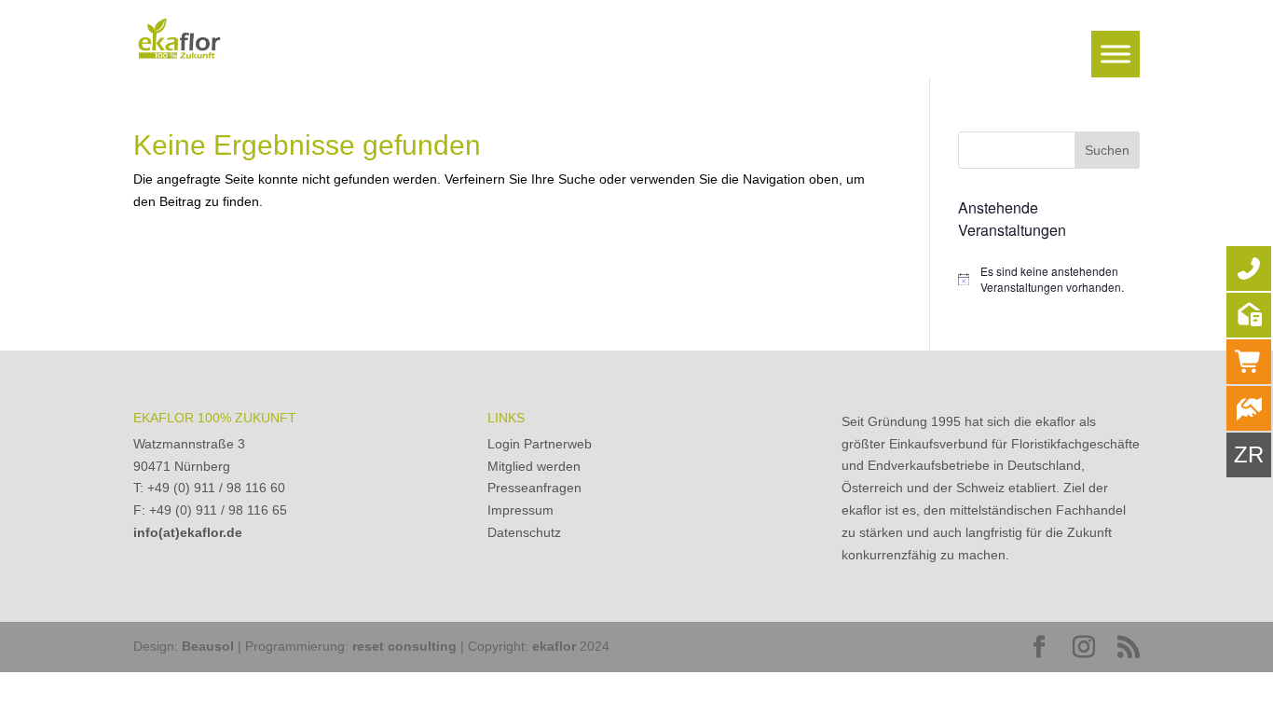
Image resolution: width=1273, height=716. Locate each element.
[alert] (1049, 279)
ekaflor (554, 646)
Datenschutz (524, 532)
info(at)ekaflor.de (187, 532)
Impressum (520, 510)
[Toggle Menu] (1115, 53)
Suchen (1107, 150)
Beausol (208, 646)
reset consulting (404, 646)
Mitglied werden (534, 466)
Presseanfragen (534, 487)
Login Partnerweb (539, 443)
